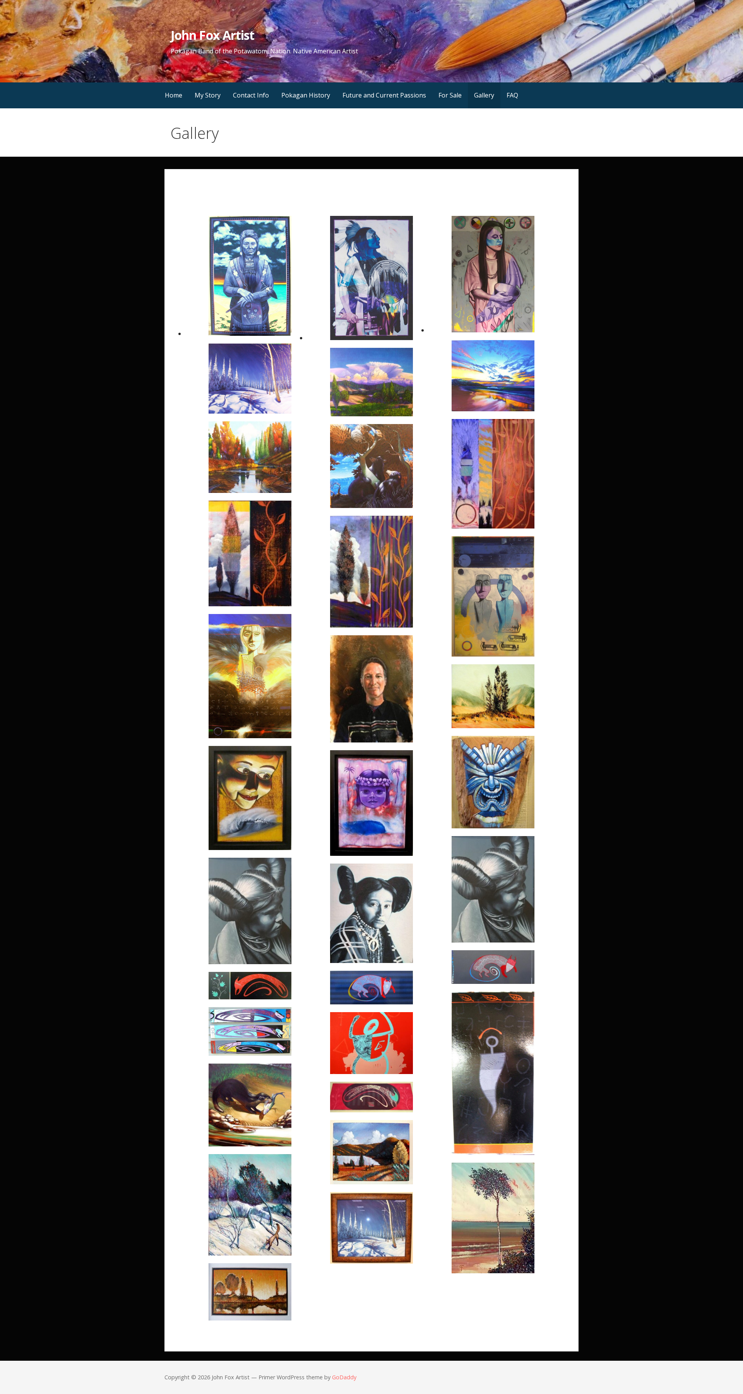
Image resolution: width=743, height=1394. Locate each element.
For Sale (450, 95)
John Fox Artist (212, 35)
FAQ (512, 95)
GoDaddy (344, 1377)
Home (173, 95)
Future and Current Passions (384, 95)
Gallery (484, 95)
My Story (208, 95)
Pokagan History (305, 95)
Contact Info (251, 95)
